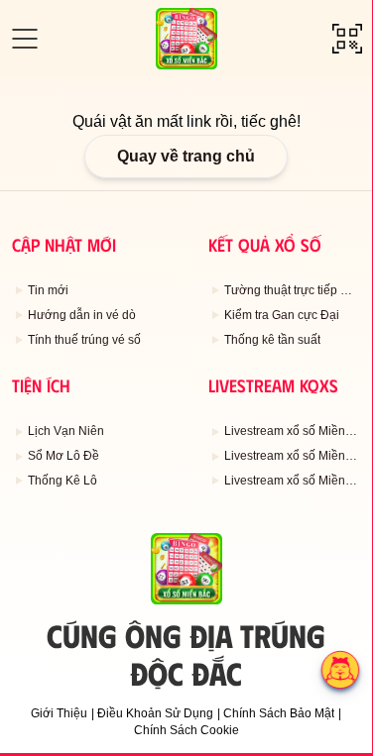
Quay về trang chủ (186, 156)
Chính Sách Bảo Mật (278, 713)
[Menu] (25, 39)
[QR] (347, 39)
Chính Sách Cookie (186, 730)
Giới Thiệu (59, 713)
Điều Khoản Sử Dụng (155, 713)
